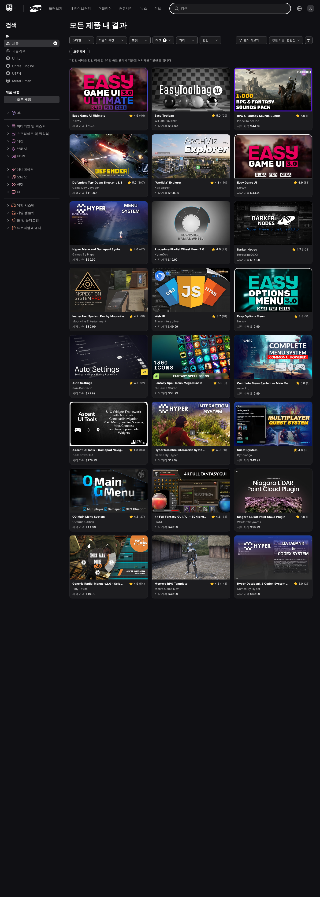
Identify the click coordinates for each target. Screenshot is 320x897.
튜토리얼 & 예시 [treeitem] (29, 228)
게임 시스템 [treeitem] (26, 205)
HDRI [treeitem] (21, 156)
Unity (16, 58)
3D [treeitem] (19, 113)
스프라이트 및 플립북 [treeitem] (33, 134)
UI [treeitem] (18, 192)
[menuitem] (55, 8)
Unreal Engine (23, 66)
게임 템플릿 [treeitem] (26, 213)
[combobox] (233, 8)
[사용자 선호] (309, 40)
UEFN (16, 73)
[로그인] (310, 8)
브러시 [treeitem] (22, 149)
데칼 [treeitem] (20, 141)
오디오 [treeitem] (22, 177)
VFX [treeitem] (20, 184)
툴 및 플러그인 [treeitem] (28, 220)
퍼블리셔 (19, 51)
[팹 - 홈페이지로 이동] (35, 8)
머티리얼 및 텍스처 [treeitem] (31, 126)
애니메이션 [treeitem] (25, 169)
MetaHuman (21, 81)
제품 (15, 43)
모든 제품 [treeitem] (24, 99)
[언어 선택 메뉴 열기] (299, 8)
